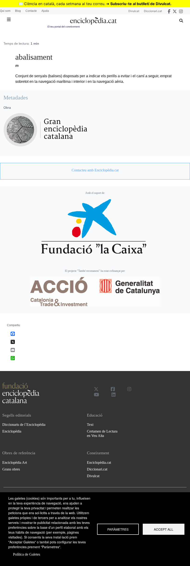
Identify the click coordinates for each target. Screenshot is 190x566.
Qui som (5, 10)
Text (90, 425)
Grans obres (11, 469)
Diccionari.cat (153, 11)
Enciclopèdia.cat (99, 462)
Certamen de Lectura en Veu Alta (102, 433)
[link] (95, 170)
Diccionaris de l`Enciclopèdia (23, 425)
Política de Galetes (26, 554)
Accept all (163, 529)
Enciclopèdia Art (14, 462)
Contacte (31, 10)
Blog (18, 10)
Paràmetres (118, 529)
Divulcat (133, 11)
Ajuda (45, 10)
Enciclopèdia (11, 431)
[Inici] (93, 21)
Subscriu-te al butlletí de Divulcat (140, 3)
